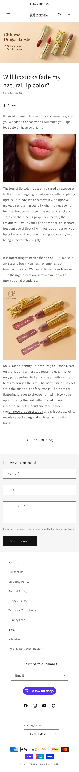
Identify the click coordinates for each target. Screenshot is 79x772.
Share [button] (12, 105)
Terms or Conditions (22, 610)
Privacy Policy (17, 601)
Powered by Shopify (48, 764)
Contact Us (15, 572)
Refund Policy (17, 591)
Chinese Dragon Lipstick (50, 366)
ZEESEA (32, 764)
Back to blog (42, 439)
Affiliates (14, 639)
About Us (14, 562)
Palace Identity (21, 366)
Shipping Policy (18, 582)
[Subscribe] (63, 676)
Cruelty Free (16, 620)
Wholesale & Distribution (25, 649)
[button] (8, 15)
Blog (11, 629)
